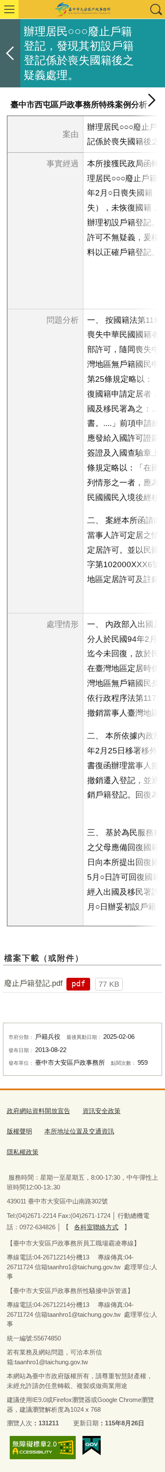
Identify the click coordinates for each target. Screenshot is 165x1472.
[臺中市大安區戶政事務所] (82, 9)
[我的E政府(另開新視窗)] (91, 1445)
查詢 (155, 9)
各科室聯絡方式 (96, 1227)
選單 (9, 9)
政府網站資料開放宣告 (38, 1110)
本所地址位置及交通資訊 (79, 1131)
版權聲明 (19, 1131)
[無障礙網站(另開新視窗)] (43, 1447)
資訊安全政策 (101, 1110)
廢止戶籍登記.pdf (33, 983)
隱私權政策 (22, 1152)
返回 (10, 53)
